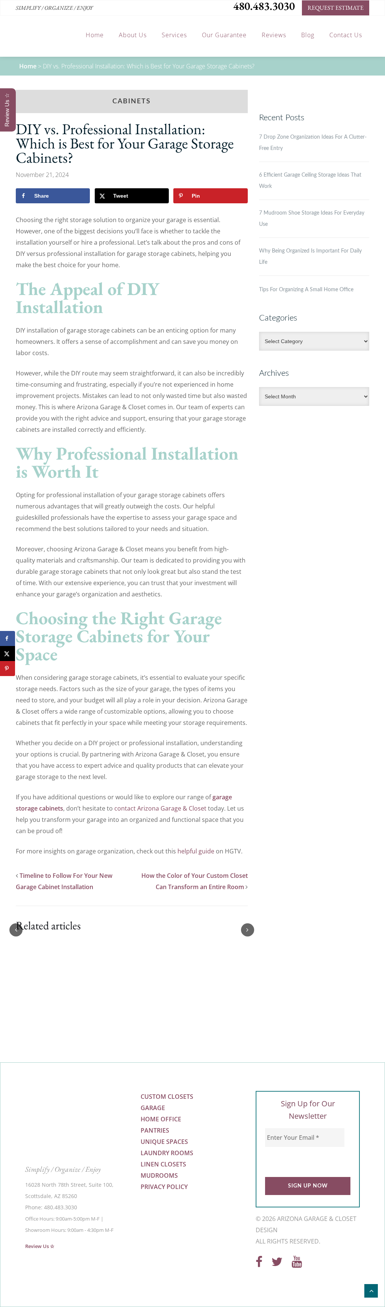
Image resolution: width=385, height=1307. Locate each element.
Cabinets (131, 101)
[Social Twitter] (277, 1264)
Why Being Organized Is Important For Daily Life (310, 256)
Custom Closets (167, 1096)
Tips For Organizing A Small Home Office (306, 289)
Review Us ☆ (40, 1246)
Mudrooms (159, 1175)
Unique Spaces (164, 1142)
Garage (153, 1108)
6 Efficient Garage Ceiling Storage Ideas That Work (310, 180)
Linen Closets (163, 1164)
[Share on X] (7, 653)
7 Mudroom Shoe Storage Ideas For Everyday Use (311, 218)
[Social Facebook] (259, 1264)
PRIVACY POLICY (164, 1187)
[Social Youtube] (297, 1264)
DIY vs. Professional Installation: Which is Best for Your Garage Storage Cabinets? (125, 143)
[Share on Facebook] (7, 638)
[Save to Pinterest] (7, 668)
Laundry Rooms (167, 1153)
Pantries (155, 1130)
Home (27, 66)
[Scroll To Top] (371, 1291)
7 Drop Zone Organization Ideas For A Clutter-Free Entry (313, 143)
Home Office (161, 1119)
